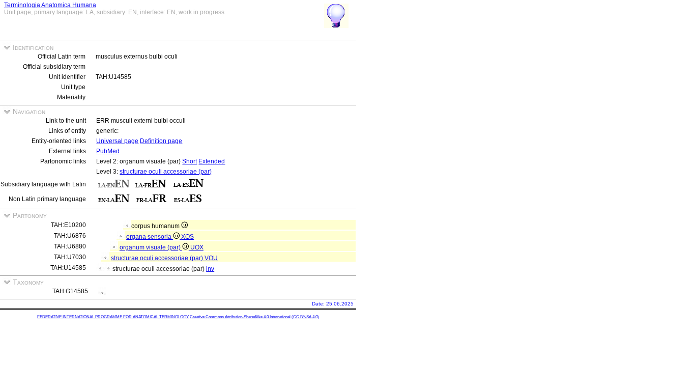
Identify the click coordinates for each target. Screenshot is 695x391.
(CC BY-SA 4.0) (305, 317)
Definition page (161, 141)
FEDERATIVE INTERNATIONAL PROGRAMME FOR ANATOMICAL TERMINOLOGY (113, 317)
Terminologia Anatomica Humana (50, 5)
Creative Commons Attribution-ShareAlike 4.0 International (240, 317)
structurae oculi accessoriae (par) (166, 171)
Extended (211, 161)
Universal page (117, 141)
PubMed (108, 151)
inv (210, 268)
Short (189, 161)
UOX (197, 247)
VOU (211, 258)
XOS (187, 236)
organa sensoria (149, 236)
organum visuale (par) (151, 247)
